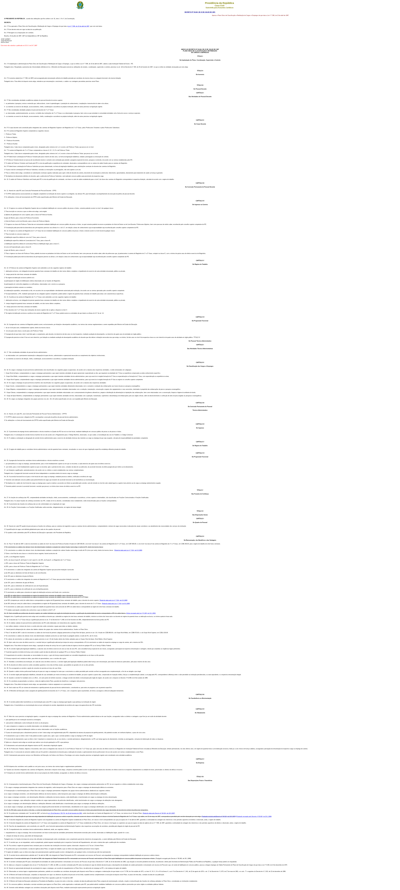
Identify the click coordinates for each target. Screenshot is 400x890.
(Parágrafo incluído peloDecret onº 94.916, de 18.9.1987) (219, 816)
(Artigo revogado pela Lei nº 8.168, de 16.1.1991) (141, 613)
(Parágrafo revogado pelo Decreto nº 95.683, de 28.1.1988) (254, 816)
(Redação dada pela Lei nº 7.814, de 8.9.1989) (128, 550)
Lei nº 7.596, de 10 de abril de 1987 (78, 26)
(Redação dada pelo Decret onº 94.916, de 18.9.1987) (159, 813)
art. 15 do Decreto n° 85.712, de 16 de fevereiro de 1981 (65, 813)
